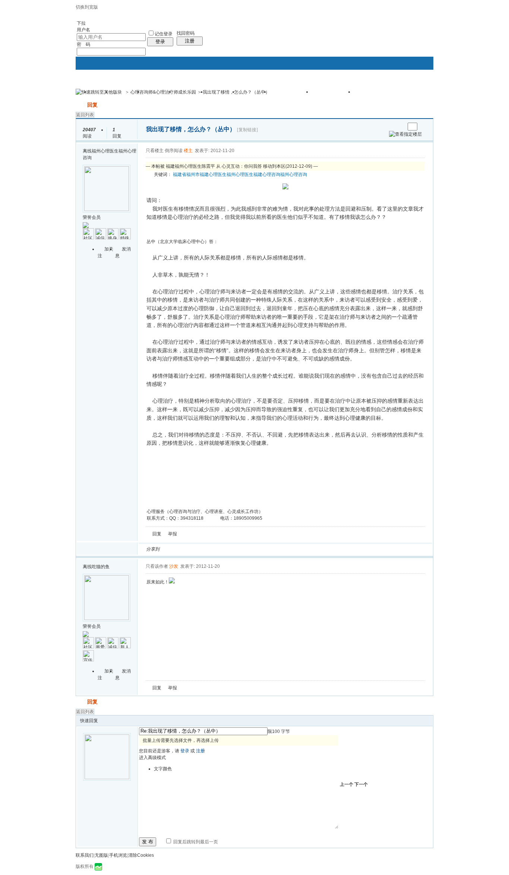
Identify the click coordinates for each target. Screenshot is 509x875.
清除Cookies (141, 855)
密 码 (83, 44)
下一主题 (399, 126)
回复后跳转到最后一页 (195, 841)
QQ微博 (190, 549)
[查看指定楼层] (405, 134)
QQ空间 (199, 549)
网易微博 (235, 549)
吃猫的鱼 (101, 566)
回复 (92, 105)
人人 (217, 549)
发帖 (81, 105)
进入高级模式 (152, 757)
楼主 (188, 150)
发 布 (147, 841)
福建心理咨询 (266, 174)
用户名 (83, 29)
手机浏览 (118, 855)
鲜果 (253, 549)
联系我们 (85, 855)
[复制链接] (247, 129)
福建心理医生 (213, 174)
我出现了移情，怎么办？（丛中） (236, 92)
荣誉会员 (92, 217)
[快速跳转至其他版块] (99, 92)
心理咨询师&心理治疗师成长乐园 (163, 92)
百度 (244, 549)
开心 (208, 549)
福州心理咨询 (293, 174)
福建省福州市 (186, 174)
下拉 (81, 23)
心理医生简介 (375, 94)
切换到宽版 (87, 7)
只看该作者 (157, 566)
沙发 (173, 566)
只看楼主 (155, 150)
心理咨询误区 (291, 94)
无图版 (101, 855)
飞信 (271, 549)
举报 (172, 533)
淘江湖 (172, 549)
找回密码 (186, 33)
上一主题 (392, 126)
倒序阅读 (174, 150)
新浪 (181, 549)
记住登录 (164, 34)
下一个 (361, 784)
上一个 (346, 784)
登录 (160, 41)
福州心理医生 (240, 174)
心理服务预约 (333, 94)
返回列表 (85, 114)
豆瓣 (226, 549)
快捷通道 (414, 88)
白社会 (262, 549)
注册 (190, 41)
